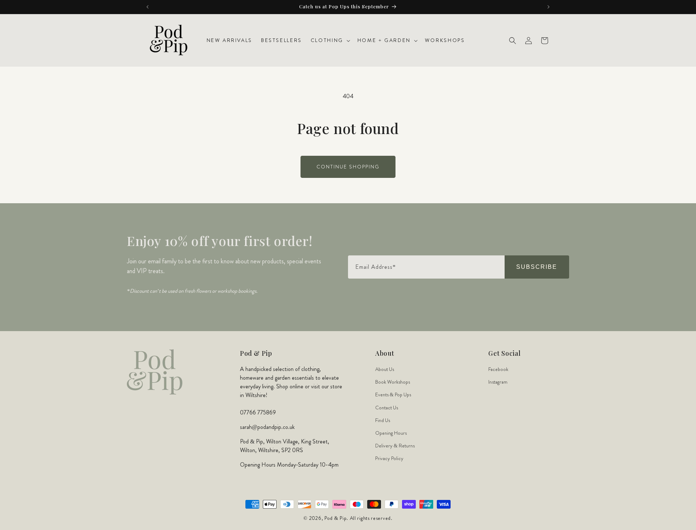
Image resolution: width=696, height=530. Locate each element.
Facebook (498, 369)
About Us (384, 369)
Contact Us (386, 407)
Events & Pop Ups (393, 394)
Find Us (382, 420)
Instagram (498, 381)
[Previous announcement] (148, 7)
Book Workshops (392, 381)
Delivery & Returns (395, 445)
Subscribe (536, 267)
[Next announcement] (548, 7)
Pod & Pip (335, 518)
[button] (329, 40)
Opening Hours (391, 433)
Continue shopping (348, 166)
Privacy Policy (389, 458)
